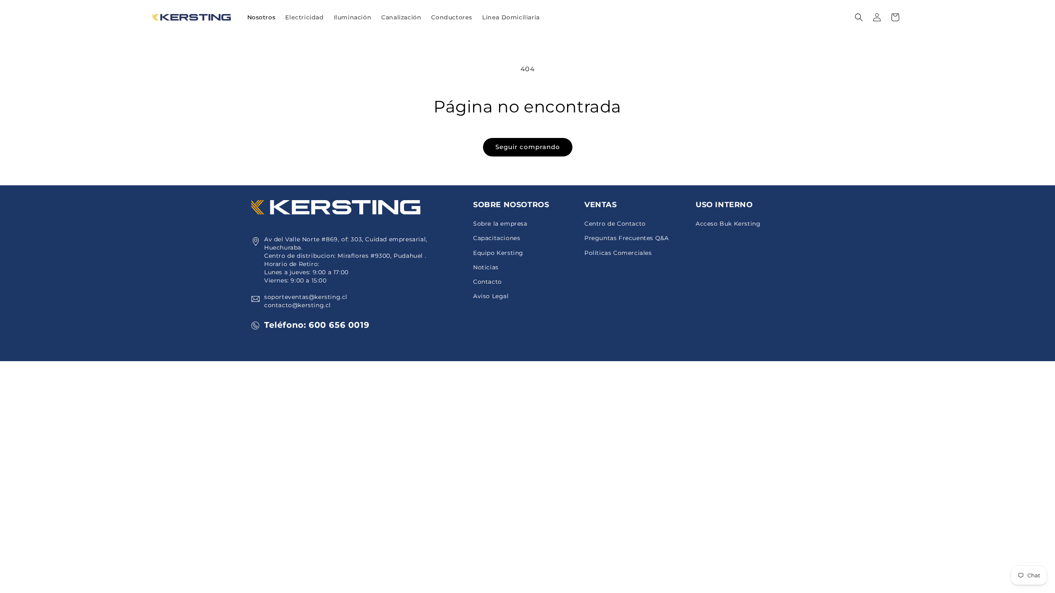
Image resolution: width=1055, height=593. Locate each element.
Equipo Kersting (498, 253)
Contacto (487, 281)
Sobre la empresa (500, 223)
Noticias (486, 267)
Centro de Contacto (615, 223)
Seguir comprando (527, 147)
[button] (304, 17)
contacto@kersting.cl (297, 305)
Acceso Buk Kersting (728, 223)
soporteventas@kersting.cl (305, 297)
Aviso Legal (491, 296)
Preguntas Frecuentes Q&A (626, 238)
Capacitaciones (496, 238)
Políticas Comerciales (618, 253)
